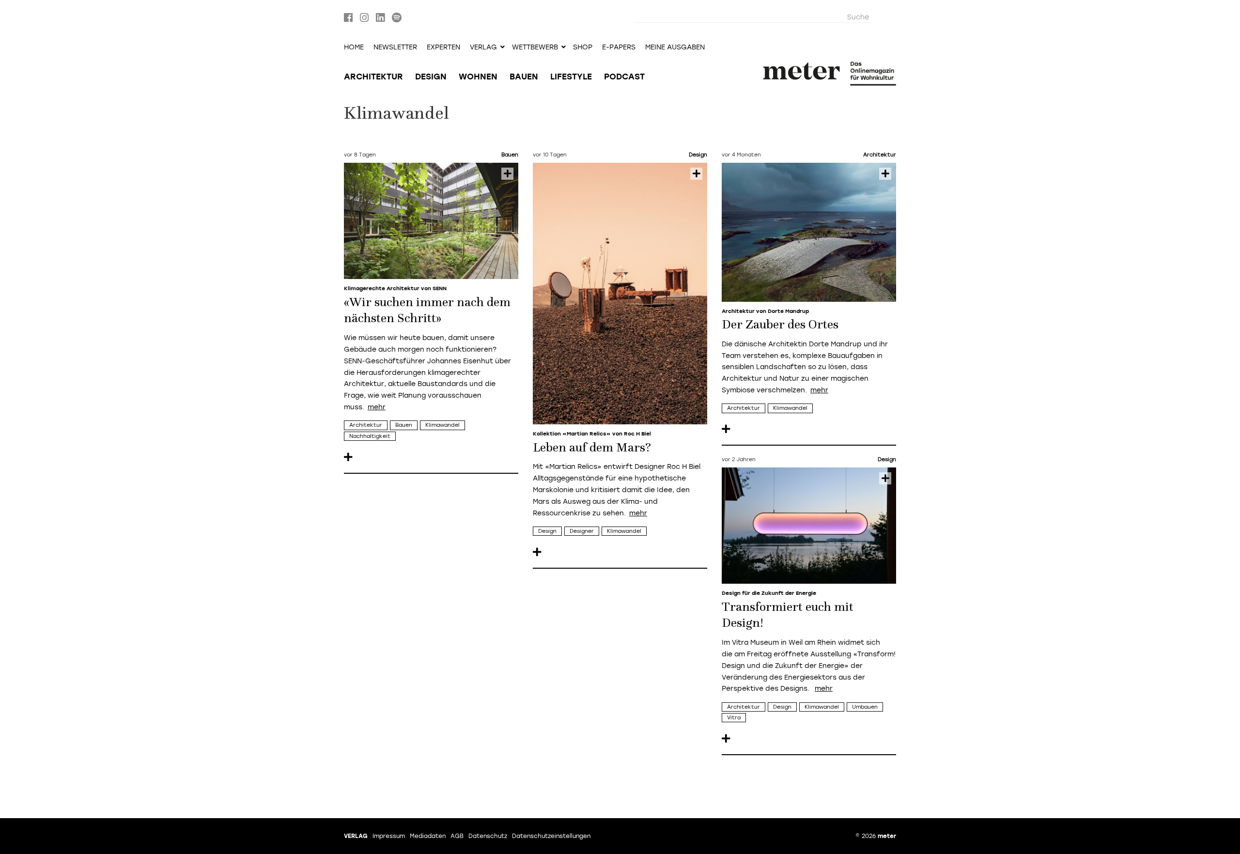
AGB (457, 836)
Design (431, 76)
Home (354, 47)
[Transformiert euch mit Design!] (809, 525)
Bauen (524, 76)
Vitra (734, 717)
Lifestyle (571, 76)
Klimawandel (442, 425)
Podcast (624, 76)
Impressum (388, 836)
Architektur (373, 76)
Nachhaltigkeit (369, 436)
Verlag (356, 836)
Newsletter (395, 47)
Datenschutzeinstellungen (551, 836)
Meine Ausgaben (675, 47)
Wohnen (478, 76)
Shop (582, 47)
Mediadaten (428, 836)
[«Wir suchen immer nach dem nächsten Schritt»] (431, 221)
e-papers (619, 47)
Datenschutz (487, 836)
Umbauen (865, 707)
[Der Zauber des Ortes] (809, 232)
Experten (443, 47)
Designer (582, 531)
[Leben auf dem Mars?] (620, 293)
